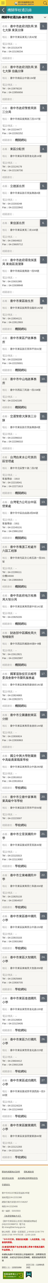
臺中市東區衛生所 (22, 301)
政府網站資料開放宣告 (28, 1178)
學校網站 (21, 787)
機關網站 (21, 140)
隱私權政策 (29, 1172)
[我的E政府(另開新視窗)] (29, 1275)
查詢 (45, 3)
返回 (3, 10)
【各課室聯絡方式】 (13, 1216)
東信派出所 (17, 223)
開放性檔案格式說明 (11, 1172)
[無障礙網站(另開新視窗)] (13, 1275)
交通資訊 (6, 1185)
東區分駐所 (17, 149)
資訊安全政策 (8, 1178)
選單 (3, 3)
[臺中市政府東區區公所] (24, 3)
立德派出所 (17, 186)
